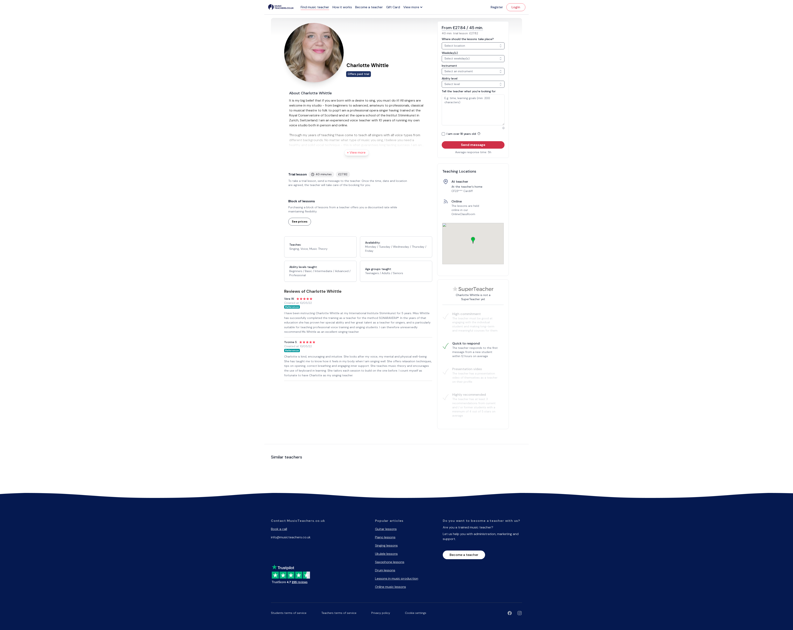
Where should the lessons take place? (468, 39)
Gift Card (393, 7)
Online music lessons (390, 587)
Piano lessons (385, 537)
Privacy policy (380, 613)
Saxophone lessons (389, 562)
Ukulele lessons (386, 554)
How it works (342, 7)
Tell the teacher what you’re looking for (469, 91)
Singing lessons (386, 545)
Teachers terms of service (338, 613)
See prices (299, 221)
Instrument (449, 66)
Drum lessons (385, 570)
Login (516, 7)
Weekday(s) (450, 53)
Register (497, 7)
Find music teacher (315, 7)
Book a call (279, 529)
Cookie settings (415, 613)
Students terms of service (288, 613)
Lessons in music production (396, 578)
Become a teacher (369, 7)
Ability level (449, 78)
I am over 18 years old (462, 134)
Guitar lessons (386, 529)
